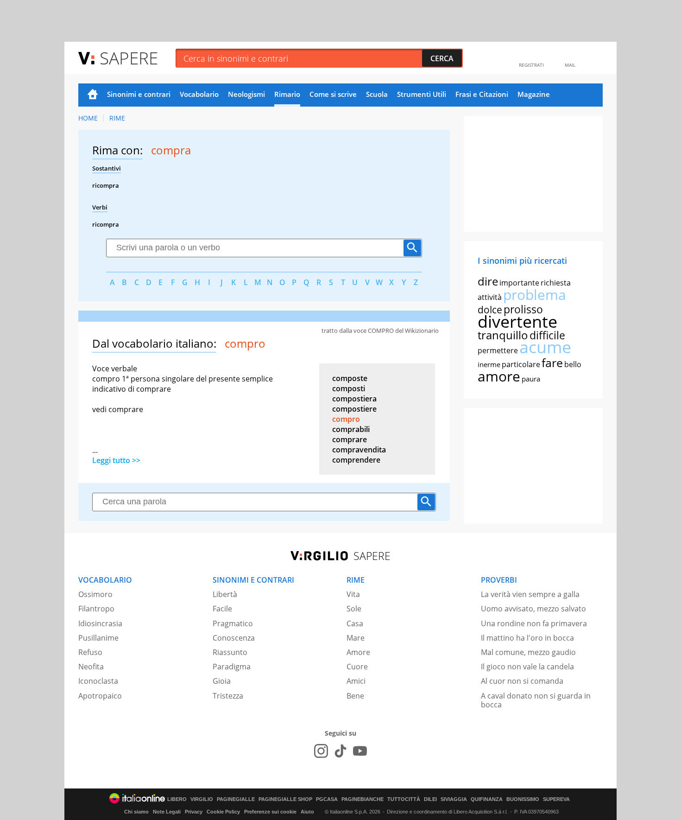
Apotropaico (100, 696)
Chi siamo (136, 811)
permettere (498, 350)
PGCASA (327, 799)
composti (348, 388)
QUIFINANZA (487, 799)
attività (490, 297)
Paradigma (232, 666)
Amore (358, 652)
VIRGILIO (201, 799)
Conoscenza (234, 638)
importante (519, 283)
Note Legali (167, 811)
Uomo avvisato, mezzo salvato (533, 609)
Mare (356, 638)
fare (552, 362)
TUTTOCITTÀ (403, 799)
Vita (353, 594)
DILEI (430, 799)
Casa (355, 623)
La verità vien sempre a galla (530, 594)
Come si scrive (333, 94)
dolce (490, 309)
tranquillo (503, 335)
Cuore (357, 666)
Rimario (287, 94)
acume (545, 347)
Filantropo (96, 609)
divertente (517, 321)
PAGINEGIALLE (236, 799)
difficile (547, 335)
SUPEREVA (556, 799)
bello (572, 364)
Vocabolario (199, 94)
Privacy (193, 811)
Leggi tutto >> (116, 460)
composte (349, 378)
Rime (117, 118)
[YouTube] (360, 751)
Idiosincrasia (100, 623)
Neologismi (246, 94)
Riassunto (230, 652)
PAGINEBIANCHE (362, 799)
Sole (354, 609)
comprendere (356, 460)
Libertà (225, 594)
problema (534, 294)
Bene (355, 696)
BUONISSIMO (522, 799)
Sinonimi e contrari (138, 94)
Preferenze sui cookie (270, 811)
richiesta (556, 283)
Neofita (91, 666)
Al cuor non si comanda (522, 681)
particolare (521, 364)
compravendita (359, 450)
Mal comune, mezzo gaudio (528, 652)
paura (531, 378)
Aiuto (307, 811)
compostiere (354, 409)
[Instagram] (321, 751)
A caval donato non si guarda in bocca (536, 700)
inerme (489, 364)
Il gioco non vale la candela (527, 666)
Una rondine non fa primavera (534, 623)
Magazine (533, 94)
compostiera (354, 399)
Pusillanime (98, 638)
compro (346, 419)
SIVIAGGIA (454, 799)
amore (499, 376)
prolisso (523, 309)
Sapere (129, 58)
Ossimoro (95, 594)
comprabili (351, 429)
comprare (349, 439)
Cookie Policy (223, 811)
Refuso (90, 652)
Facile (222, 609)
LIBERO (177, 799)
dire (488, 281)
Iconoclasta (98, 681)
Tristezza (228, 696)
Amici (356, 681)
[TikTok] (340, 751)
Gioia (222, 681)
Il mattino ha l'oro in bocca (527, 638)
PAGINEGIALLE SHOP (285, 799)
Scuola (377, 94)
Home (93, 95)
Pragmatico (233, 623)
